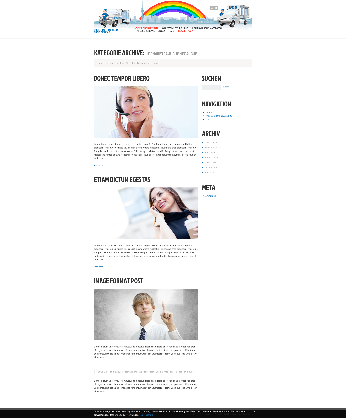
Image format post (118, 280)
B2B (172, 30)
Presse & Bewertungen (151, 30)
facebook (212, 8)
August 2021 (211, 142)
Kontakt (209, 119)
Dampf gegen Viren (146, 27)
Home (100, 63)
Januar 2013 (210, 162)
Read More (98, 165)
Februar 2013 (211, 157)
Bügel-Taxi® (185, 30)
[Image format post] (146, 314)
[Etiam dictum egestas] (146, 213)
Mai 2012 (209, 172)
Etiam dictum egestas (122, 179)
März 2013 (210, 152)
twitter (216, 8)
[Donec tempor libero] (146, 112)
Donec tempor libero (122, 78)
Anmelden (210, 195)
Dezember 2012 (213, 167)
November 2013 (213, 147)
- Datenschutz (146, 414)
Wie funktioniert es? (175, 27)
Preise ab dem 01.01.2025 (207, 27)
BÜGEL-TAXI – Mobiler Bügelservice (106, 31)
